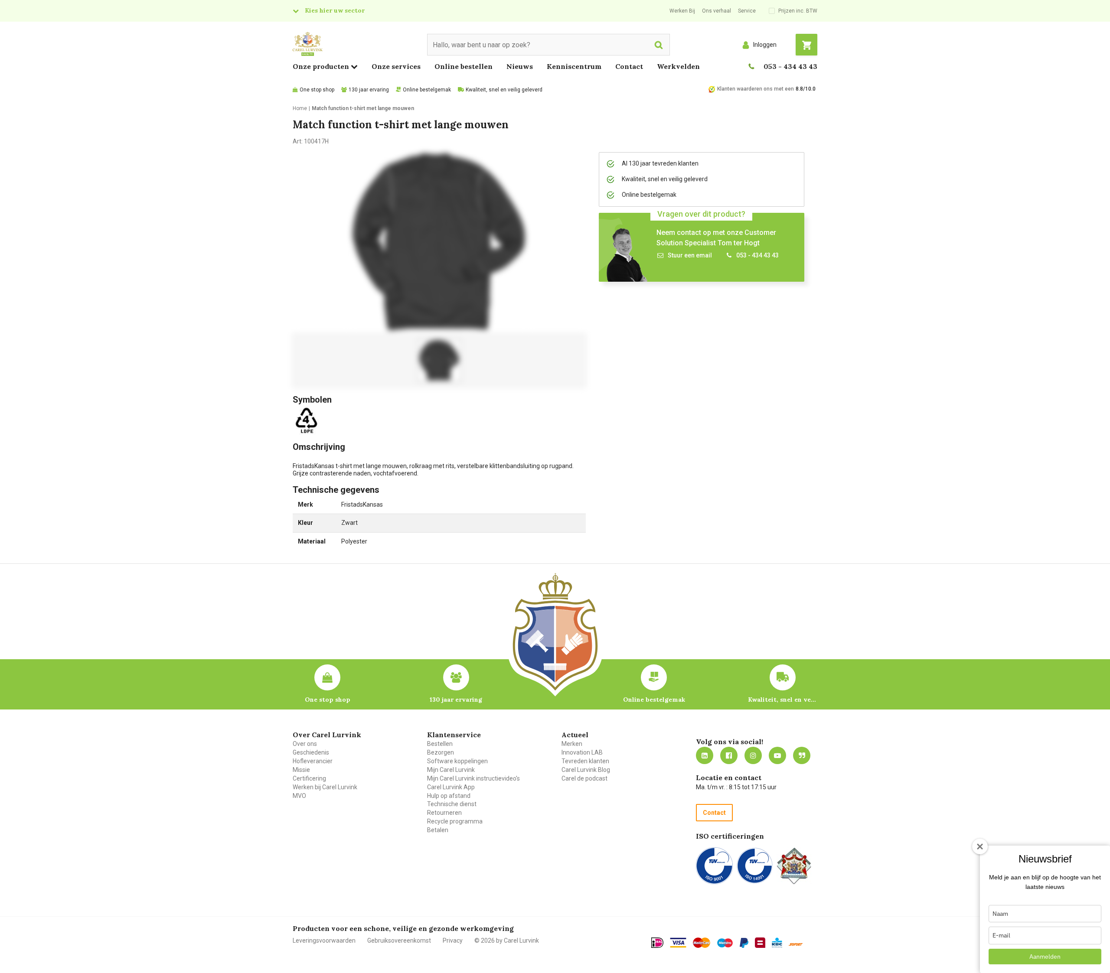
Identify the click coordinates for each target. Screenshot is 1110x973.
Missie (301, 769)
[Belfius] (760, 942)
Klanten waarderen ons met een (755, 89)
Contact (629, 66)
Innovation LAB (582, 752)
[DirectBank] (796, 944)
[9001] (714, 865)
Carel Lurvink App (451, 787)
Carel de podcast (584, 778)
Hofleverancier (313, 761)
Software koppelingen (457, 761)
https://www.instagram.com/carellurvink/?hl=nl (753, 755)
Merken (572, 743)
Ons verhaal (716, 11)
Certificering (309, 778)
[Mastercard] (701, 942)
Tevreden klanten (585, 761)
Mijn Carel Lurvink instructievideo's (473, 778)
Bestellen (440, 743)
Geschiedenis (311, 752)
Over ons (305, 743)
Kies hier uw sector (335, 10)
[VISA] (678, 942)
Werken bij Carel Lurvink (325, 787)
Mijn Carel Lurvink (451, 769)
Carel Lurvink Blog (586, 769)
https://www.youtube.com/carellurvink (777, 755)
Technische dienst (452, 804)
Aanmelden (1045, 956)
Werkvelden (678, 66)
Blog (801, 755)
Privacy (453, 940)
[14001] (754, 865)
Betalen (437, 830)
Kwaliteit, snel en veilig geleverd (504, 89)
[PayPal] (744, 943)
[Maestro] (725, 943)
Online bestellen (463, 66)
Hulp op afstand (448, 795)
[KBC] (777, 942)
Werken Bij (682, 11)
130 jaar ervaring (369, 89)
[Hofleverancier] (794, 865)
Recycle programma (455, 821)
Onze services (396, 66)
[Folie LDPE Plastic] (308, 419)
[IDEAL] (657, 942)
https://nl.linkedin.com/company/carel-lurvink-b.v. (704, 755)
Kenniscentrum (574, 66)
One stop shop (317, 89)
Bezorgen (440, 752)
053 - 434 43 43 (790, 66)
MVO (299, 795)
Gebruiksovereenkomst (399, 940)
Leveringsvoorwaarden (324, 940)
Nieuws (519, 66)
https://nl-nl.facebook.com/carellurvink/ (729, 755)
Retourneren (444, 812)
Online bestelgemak (427, 89)
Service (747, 11)
